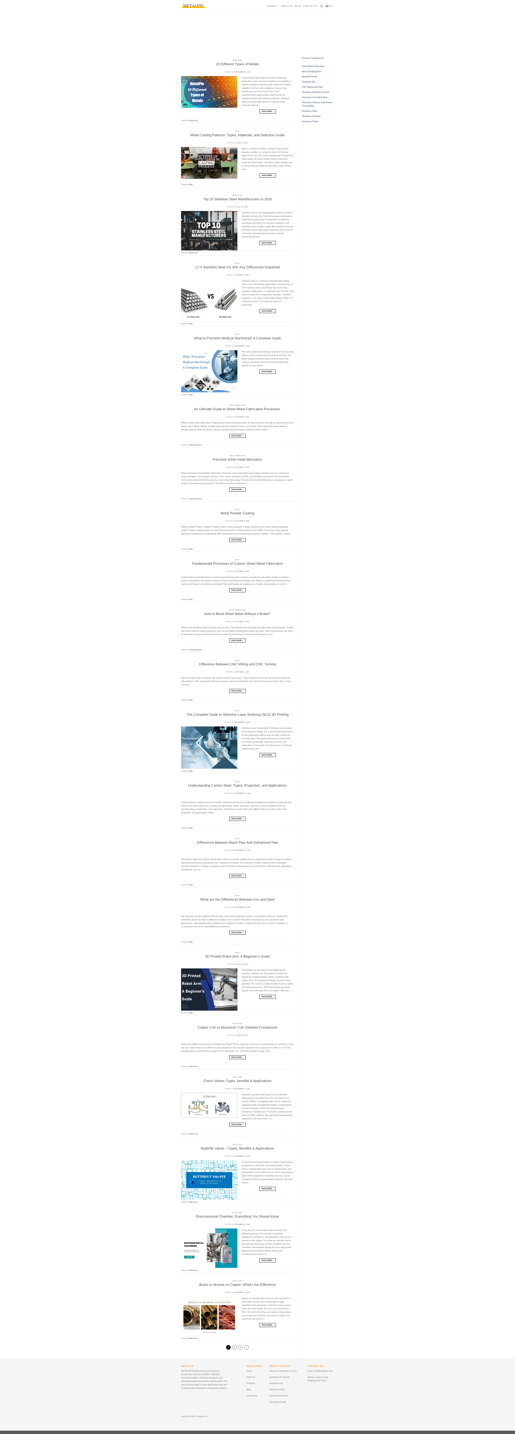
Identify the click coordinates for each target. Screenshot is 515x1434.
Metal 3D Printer (309, 76)
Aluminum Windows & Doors (315, 92)
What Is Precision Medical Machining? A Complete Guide (237, 338)
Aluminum (272, 6)
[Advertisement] (257, 32)
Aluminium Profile (277, 1402)
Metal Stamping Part (311, 71)
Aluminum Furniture (311, 116)
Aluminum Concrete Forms (314, 97)
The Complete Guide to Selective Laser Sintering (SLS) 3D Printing (237, 714)
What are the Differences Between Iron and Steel (237, 899)
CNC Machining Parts (312, 87)
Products (251, 1383)
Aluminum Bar (308, 82)
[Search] (321, 6)
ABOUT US (286, 6)
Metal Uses (237, 60)
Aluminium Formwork (279, 1377)
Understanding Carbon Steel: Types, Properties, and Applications (237, 785)
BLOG (298, 6)
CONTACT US (310, 6)
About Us (251, 1377)
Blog (237, 131)
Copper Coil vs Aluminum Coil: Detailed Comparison (237, 1027)
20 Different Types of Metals (237, 64)
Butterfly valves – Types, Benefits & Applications (237, 1148)
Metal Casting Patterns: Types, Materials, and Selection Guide (237, 135)
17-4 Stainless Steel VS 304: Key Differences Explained (237, 267)
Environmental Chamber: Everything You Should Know (237, 1216)
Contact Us (252, 1396)
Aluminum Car (276, 1383)
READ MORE (268, 111)
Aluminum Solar (309, 111)
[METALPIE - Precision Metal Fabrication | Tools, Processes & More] (193, 6)
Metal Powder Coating (237, 513)
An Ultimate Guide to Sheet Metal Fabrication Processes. (237, 409)
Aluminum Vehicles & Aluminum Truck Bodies (317, 104)
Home (249, 1371)
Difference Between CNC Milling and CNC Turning (237, 664)
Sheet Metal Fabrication (313, 66)
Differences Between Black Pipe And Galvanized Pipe (237, 842)
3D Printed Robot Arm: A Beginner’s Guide (237, 956)
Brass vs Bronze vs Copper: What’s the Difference (237, 1284)
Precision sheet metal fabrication (237, 459)
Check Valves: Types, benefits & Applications (237, 1081)
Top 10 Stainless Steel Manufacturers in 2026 (237, 199)
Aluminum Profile (310, 121)
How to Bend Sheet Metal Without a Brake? (237, 614)
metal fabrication (237, 405)
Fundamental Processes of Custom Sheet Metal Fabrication (237, 563)
